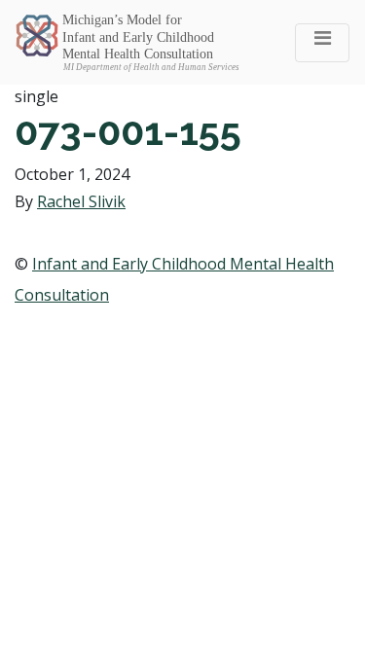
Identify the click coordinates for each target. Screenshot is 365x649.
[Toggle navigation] (322, 42)
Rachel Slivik (81, 201)
